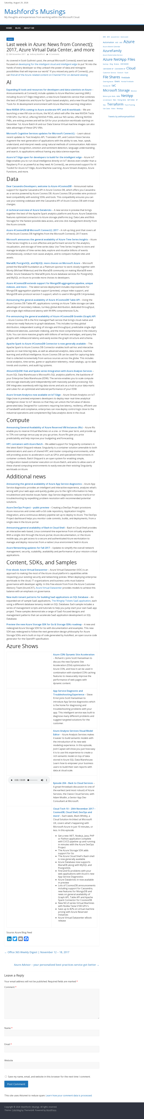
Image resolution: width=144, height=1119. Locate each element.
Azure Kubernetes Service (112, 55)
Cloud (130, 68)
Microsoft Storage (116, 90)
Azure (10, 39)
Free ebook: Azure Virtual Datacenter (27, 569)
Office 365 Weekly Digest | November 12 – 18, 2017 (36, 952)
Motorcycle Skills (109, 96)
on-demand (107, 100)
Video (113, 109)
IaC (114, 85)
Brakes (116, 64)
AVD (116, 43)
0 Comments (54, 54)
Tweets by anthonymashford (121, 116)
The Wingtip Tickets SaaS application (71, 600)
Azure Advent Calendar (111, 47)
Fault (126, 73)
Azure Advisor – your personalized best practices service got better (56, 964)
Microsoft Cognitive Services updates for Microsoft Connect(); (40, 133)
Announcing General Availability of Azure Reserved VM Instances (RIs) (44, 427)
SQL (104, 105)
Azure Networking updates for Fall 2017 (28, 547)
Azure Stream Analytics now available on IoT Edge (33, 394)
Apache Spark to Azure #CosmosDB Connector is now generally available (46, 343)
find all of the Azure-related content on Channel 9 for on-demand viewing (49, 74)
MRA (118, 96)
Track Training (130, 105)
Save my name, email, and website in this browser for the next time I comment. (49, 1076)
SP (137, 100)
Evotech (120, 73)
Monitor (134, 91)
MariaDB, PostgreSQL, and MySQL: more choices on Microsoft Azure (43, 263)
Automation (108, 42)
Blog (18, 28)
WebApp (120, 109)
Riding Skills (122, 100)
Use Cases (106, 109)
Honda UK (106, 86)
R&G (114, 100)
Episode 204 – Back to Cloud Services (73, 783)
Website (8, 1060)
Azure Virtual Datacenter (49, 587)
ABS (104, 37)
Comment (10, 987)
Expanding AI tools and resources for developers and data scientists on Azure (49, 89)
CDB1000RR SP (120, 69)
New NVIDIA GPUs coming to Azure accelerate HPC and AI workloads (43, 109)
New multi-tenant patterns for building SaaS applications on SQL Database (47, 597)
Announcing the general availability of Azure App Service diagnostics (44, 483)
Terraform (115, 104)
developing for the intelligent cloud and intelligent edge (48, 64)
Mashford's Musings (35, 11)
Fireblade (125, 77)
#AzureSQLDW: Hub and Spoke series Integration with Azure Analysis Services (49, 371)
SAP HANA (131, 100)
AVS (121, 43)
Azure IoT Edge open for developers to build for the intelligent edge (44, 157)
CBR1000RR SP (108, 69)
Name (8, 1028)
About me (29, 28)
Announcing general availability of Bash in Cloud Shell (35, 527)
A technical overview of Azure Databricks (28, 210)
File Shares (111, 76)
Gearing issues (108, 82)
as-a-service (115, 37)
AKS (108, 37)
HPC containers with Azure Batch (24, 444)
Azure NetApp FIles (119, 59)
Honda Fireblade (127, 82)
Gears (117, 81)
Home (9, 28)
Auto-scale (124, 37)
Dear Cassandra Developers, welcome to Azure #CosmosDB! (39, 186)
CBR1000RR (124, 64)
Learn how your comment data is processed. (69, 1095)
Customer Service (109, 73)
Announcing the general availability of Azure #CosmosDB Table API (43, 299)
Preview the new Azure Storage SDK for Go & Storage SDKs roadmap (44, 624)
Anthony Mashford (37, 54)
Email (8, 1044)
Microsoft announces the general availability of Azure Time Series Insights (47, 239)
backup (105, 64)
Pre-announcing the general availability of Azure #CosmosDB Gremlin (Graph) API (50, 316)
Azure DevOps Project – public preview (27, 507)
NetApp (127, 95)
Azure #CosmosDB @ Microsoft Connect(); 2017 (32, 230)
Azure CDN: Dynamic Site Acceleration (73, 654)
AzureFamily (112, 50)
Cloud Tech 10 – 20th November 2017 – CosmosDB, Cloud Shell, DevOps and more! (74, 812)
